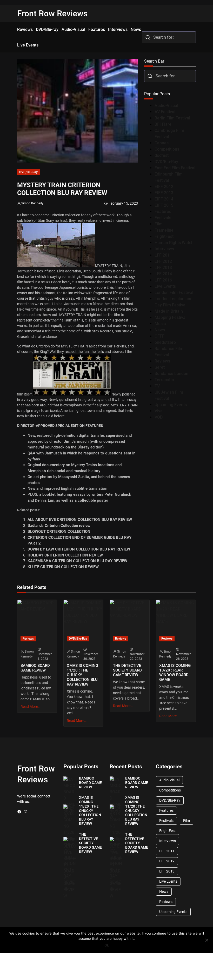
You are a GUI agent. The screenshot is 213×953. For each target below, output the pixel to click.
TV (157, 386)
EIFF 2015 (164, 205)
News (160, 329)
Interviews (164, 248)
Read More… (30, 706)
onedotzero (165, 342)
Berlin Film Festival (172, 118)
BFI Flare (163, 124)
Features (163, 211)
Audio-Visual (166, 105)
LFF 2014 (163, 273)
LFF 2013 (163, 267)
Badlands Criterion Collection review (59, 525)
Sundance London (171, 373)
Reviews (162, 361)
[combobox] (169, 37)
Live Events (165, 286)
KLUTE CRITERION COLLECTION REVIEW (63, 567)
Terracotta (164, 379)
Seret (160, 367)
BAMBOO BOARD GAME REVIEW (35, 668)
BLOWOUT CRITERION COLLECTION (59, 531)
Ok (106, 945)
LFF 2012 (163, 261)
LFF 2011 (163, 255)
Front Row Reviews (52, 13)
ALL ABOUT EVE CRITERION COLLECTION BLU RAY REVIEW (80, 519)
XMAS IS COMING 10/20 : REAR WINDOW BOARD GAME (175, 672)
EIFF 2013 (164, 192)
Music (160, 323)
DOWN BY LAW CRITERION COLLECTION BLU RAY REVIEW (79, 549)
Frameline (164, 230)
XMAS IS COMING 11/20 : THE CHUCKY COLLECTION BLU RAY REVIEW (82, 675)
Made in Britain (169, 311)
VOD (159, 417)
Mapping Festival (171, 317)
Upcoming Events (171, 404)
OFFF (159, 336)
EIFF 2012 (164, 186)
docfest (162, 155)
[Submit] (147, 37)
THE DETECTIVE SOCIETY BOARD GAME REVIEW (127, 670)
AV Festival (165, 111)
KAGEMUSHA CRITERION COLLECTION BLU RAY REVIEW (77, 561)
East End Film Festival (175, 167)
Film (159, 224)
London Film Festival (174, 292)
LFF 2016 (163, 280)
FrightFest (164, 236)
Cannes (162, 142)
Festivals (163, 217)
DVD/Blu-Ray (28, 172)
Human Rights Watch (174, 242)
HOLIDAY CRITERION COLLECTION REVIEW (65, 555)
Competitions (167, 149)
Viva (159, 410)
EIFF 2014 (164, 199)
